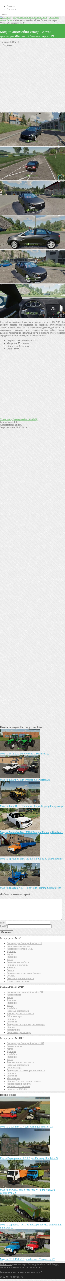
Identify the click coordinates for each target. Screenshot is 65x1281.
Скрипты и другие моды (19, 1032)
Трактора (11, 1000)
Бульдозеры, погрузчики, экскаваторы (26, 1024)
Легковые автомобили (18, 962)
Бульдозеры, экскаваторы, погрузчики (26, 1070)
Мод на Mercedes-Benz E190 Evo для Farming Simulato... (31, 832)
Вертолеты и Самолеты (18, 1086)
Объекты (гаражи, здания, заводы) (24, 1081)
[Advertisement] (32, 79)
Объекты (11, 975)
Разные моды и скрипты (19, 1084)
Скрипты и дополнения (18, 946)
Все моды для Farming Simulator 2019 (25, 992)
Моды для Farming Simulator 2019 (30, 17)
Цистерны (12, 1021)
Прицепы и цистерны (17, 965)
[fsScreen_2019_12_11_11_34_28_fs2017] (32, 214)
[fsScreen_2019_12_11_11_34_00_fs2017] (32, 317)
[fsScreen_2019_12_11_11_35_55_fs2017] (32, 282)
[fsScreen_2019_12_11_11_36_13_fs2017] (32, 145)
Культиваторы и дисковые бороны (23, 973)
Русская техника (15, 1046)
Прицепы (11, 1019)
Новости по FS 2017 (17, 1089)
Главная (10, 6)
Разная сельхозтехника (18, 981)
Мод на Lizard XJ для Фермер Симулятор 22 (25, 779)
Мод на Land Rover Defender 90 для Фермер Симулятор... (32, 806)
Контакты (11, 9)
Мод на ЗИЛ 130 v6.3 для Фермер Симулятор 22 (27, 1259)
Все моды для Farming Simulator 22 (24, 943)
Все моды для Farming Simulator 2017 (25, 1043)
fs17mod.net (6, 1264)
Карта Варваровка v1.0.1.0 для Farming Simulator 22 (29, 1158)
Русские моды (14, 994)
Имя (2, 922)
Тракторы (11, 951)
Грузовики (12, 957)
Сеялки (10, 970)
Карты (10, 954)
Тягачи (10, 959)
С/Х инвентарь (14, 1016)
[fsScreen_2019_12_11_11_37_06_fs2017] (32, 179)
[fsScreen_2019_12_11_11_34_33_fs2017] (32, 248)
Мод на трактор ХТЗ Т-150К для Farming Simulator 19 (30, 887)
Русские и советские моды (20, 949)
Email (3, 926)
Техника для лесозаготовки (20, 1013)
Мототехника (13, 1030)
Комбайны (12, 967)
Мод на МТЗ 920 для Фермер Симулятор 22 (25, 753)
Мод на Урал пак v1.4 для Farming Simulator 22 (26, 1126)
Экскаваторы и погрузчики (20, 978)
